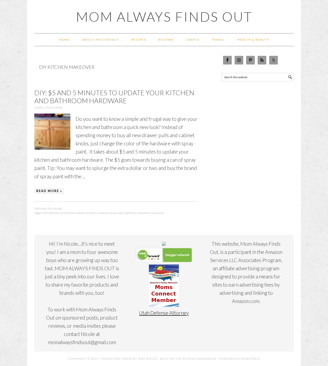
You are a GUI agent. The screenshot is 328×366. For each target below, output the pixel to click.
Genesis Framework (199, 358)
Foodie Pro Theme (116, 358)
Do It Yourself (55, 208)
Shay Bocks (148, 358)
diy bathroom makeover (72, 212)
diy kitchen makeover (97, 212)
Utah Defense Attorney (164, 313)
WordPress (250, 358)
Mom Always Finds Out (164, 17)
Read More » (49, 191)
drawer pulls (116, 212)
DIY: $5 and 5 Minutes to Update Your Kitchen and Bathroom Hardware (114, 97)
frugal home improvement (137, 212)
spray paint (158, 212)
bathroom (54, 212)
